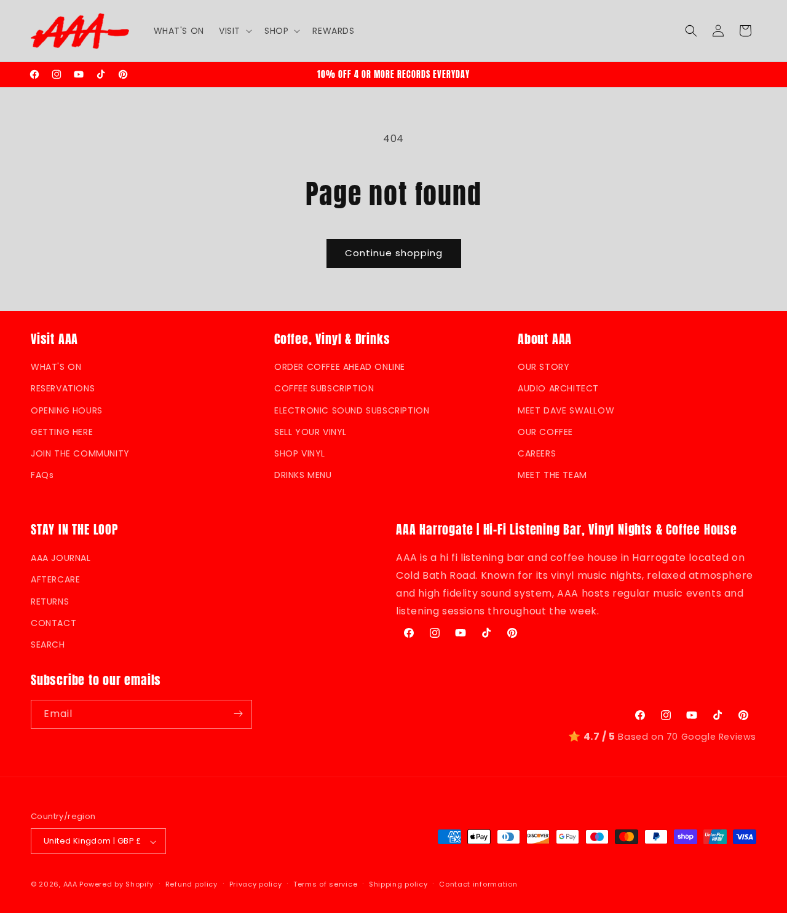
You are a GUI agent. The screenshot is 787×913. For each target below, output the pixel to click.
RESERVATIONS (63, 389)
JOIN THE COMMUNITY (80, 453)
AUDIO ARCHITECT (558, 389)
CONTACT (53, 622)
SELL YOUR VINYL (310, 432)
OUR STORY (543, 367)
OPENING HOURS (67, 410)
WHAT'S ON (56, 367)
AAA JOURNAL (61, 558)
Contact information (478, 884)
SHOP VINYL (299, 453)
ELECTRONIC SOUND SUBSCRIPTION (351, 410)
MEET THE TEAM (552, 475)
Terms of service (325, 884)
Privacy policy (255, 884)
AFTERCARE (55, 579)
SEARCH (48, 644)
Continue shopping (394, 252)
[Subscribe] (237, 713)
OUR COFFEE (545, 432)
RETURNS (50, 601)
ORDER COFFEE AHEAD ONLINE (339, 367)
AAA (70, 885)
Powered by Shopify (116, 885)
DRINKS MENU (303, 475)
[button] (234, 31)
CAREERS (537, 453)
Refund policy (191, 884)
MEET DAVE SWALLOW (566, 410)
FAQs (42, 475)
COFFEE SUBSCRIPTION (324, 389)
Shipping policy (398, 884)
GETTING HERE (62, 432)
